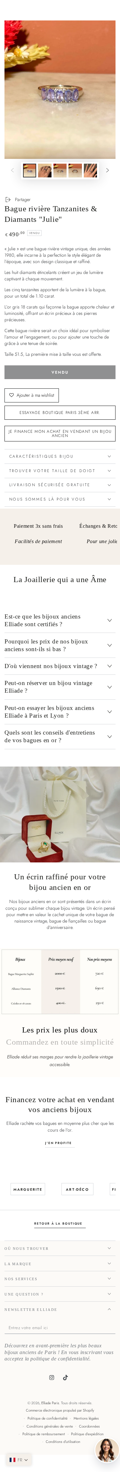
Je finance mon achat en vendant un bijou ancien (60, 433)
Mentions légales (86, 1418)
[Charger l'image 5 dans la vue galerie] (90, 170)
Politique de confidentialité (48, 1418)
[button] (18, 1460)
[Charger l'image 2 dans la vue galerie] (45, 170)
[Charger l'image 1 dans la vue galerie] (29, 170)
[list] (60, 539)
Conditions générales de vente (50, 1426)
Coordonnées (89, 1426)
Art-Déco (77, 1189)
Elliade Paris (50, 1403)
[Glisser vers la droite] (108, 170)
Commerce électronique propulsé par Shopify (60, 1410)
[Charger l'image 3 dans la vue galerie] (60, 170)
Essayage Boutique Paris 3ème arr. (60, 413)
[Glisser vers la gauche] (12, 170)
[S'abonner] (114, 1328)
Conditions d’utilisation (63, 1441)
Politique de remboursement (43, 1434)
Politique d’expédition (87, 1434)
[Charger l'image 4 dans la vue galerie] (75, 170)
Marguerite (28, 1189)
